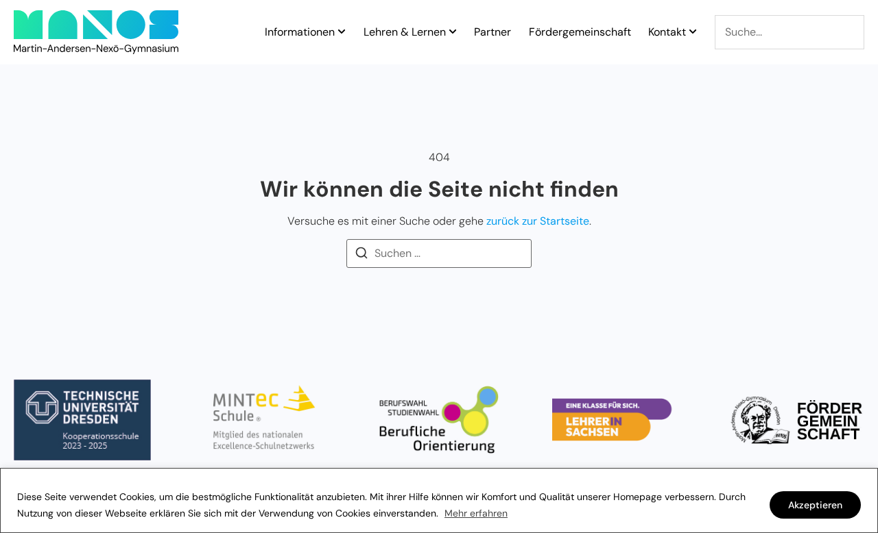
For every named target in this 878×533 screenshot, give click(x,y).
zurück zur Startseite (537, 221)
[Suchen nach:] (439, 253)
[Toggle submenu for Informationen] (340, 32)
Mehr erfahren (476, 513)
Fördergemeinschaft (580, 32)
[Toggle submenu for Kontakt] (691, 32)
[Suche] (789, 32)
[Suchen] (361, 255)
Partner (492, 32)
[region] (439, 500)
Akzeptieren (815, 505)
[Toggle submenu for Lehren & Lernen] (451, 32)
